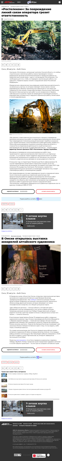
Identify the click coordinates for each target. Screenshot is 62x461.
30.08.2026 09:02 (5, 236)
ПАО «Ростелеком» (6, 61)
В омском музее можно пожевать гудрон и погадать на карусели (24, 394)
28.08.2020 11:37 (5, 6)
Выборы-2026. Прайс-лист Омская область (44, 423)
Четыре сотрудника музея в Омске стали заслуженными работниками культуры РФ (29, 389)
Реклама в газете (27, 423)
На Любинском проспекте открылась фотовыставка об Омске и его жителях (27, 379)
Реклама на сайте (17, 423)
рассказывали (21, 340)
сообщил (33, 299)
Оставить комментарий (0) (48, 191)
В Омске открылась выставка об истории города (20, 384)
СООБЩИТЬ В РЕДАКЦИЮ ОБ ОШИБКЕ (28, 425)
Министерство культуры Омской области (11, 285)
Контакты (15, 425)
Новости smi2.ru (6, 231)
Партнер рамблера (27, 454)
